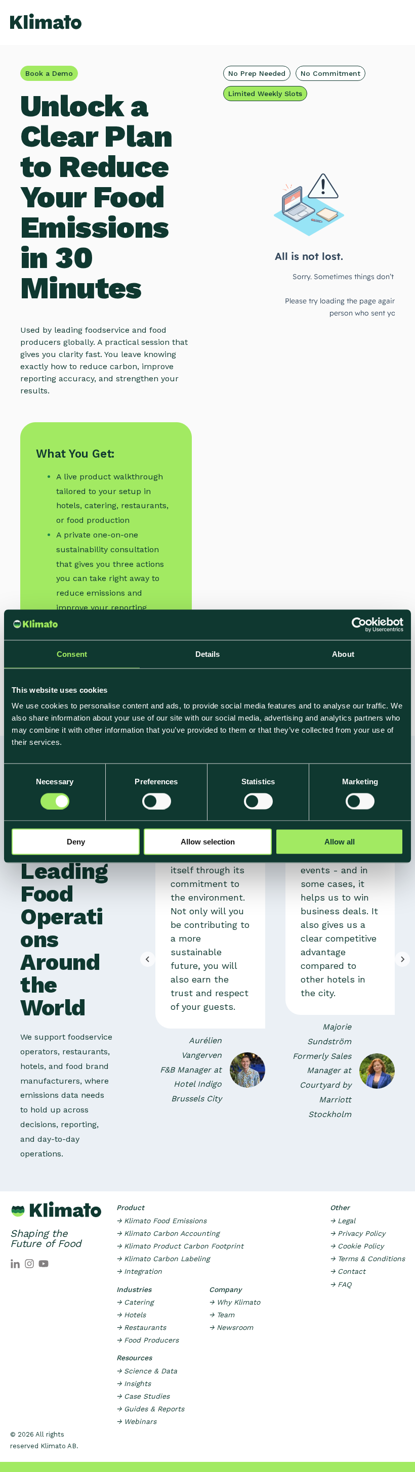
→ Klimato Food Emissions (161, 1221)
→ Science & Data (146, 1371)
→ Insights (133, 1383)
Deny (76, 841)
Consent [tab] (72, 653)
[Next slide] (402, 959)
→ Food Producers (147, 1340)
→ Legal (342, 1221)
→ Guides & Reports (150, 1409)
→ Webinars (136, 1421)
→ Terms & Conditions (367, 1259)
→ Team (221, 1315)
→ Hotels (131, 1315)
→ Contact (347, 1271)
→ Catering (134, 1302)
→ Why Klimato (234, 1302)
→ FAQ (340, 1284)
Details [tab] (207, 653)
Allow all (339, 841)
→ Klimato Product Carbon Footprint (179, 1246)
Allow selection (208, 841)
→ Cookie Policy (357, 1246)
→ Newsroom (231, 1327)
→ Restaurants (141, 1327)
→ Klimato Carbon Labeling (163, 1259)
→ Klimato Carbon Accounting (167, 1233)
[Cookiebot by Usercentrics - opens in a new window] (359, 624)
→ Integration (139, 1271)
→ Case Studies (143, 1396)
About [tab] (343, 653)
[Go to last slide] (147, 959)
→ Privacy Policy (357, 1233)
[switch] (156, 801)
